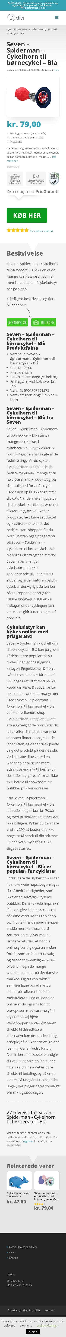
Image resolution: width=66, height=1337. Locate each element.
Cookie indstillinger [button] (47, 1325)
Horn (17, 29)
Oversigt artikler (27, 1247)
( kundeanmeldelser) (41, 230)
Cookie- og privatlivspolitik (24, 1310)
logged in (28, 1141)
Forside (13, 1247)
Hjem (9, 29)
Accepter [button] (33, 1331)
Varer (12, 1252)
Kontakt (13, 1257)
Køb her (27, 215)
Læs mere (26, 1325)
